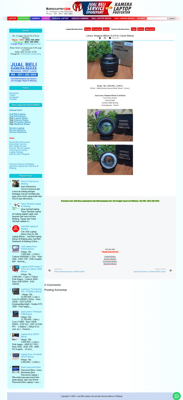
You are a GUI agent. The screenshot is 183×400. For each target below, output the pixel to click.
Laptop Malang (16, 152)
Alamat (141, 18)
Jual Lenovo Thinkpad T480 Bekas (31, 312)
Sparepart (149, 29)
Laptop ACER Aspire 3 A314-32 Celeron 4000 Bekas (31, 269)
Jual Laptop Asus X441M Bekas (29, 247)
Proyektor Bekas (110, 261)
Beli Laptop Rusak (17, 146)
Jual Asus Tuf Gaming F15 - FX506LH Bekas (31, 290)
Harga (87, 29)
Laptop (12, 18)
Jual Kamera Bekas (124, 18)
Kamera (36, 18)
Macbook (24, 18)
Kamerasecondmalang (31, 54)
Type (134, 29)
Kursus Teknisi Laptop (19, 148)
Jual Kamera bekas (18, 150)
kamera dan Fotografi (19, 154)
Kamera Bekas (110, 259)
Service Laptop (60, 18)
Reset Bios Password (19, 142)
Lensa (46, 18)
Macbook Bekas (110, 264)
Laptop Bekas (110, 257)
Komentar (115, 38)
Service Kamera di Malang (21, 164)
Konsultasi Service (18, 144)
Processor (96, 29)
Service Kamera (79, 18)
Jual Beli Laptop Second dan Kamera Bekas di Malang (99, 396)
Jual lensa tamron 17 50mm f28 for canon (150, 272)
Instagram (14, 97)
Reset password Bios (31, 367)
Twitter (12, 95)
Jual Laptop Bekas (101, 18)
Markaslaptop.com (32, 44)
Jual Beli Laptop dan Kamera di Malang (23, 167)
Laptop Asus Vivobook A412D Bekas (31, 355)
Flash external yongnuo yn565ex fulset (69, 272)
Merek (106, 29)
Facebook (14, 93)
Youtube (13, 99)
